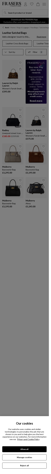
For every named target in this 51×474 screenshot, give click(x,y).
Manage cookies (24, 457)
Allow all (24, 449)
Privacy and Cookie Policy (28, 439)
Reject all (24, 465)
